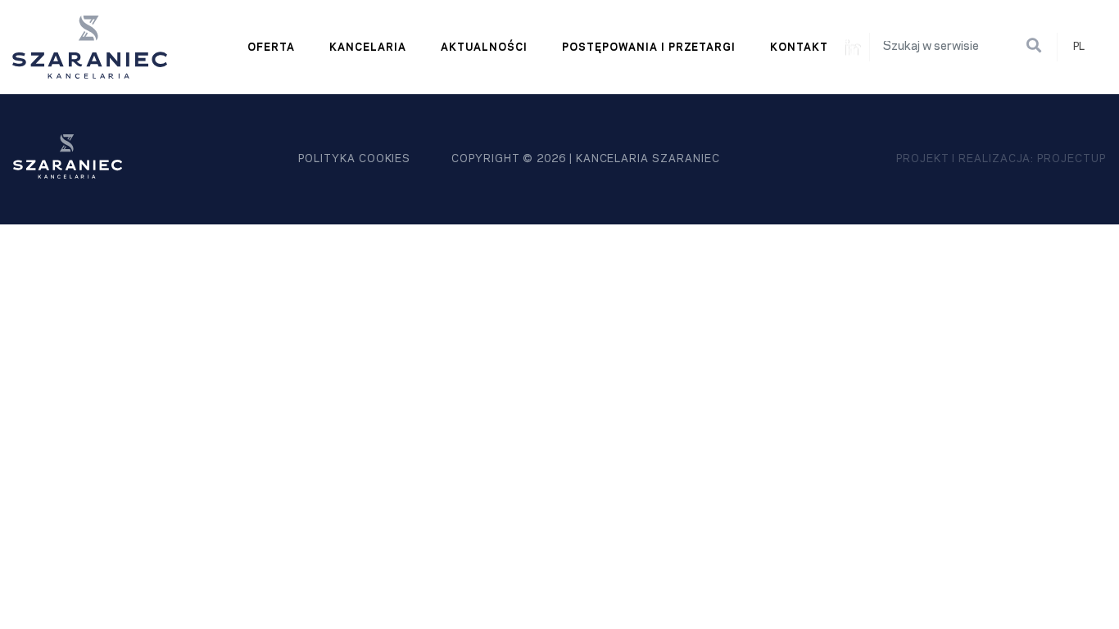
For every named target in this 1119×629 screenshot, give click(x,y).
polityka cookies (354, 159)
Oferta (271, 47)
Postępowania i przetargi (649, 47)
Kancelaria (367, 47)
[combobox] (1086, 47)
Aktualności (484, 47)
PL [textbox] (1079, 47)
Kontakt (799, 47)
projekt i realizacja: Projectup (1001, 159)
